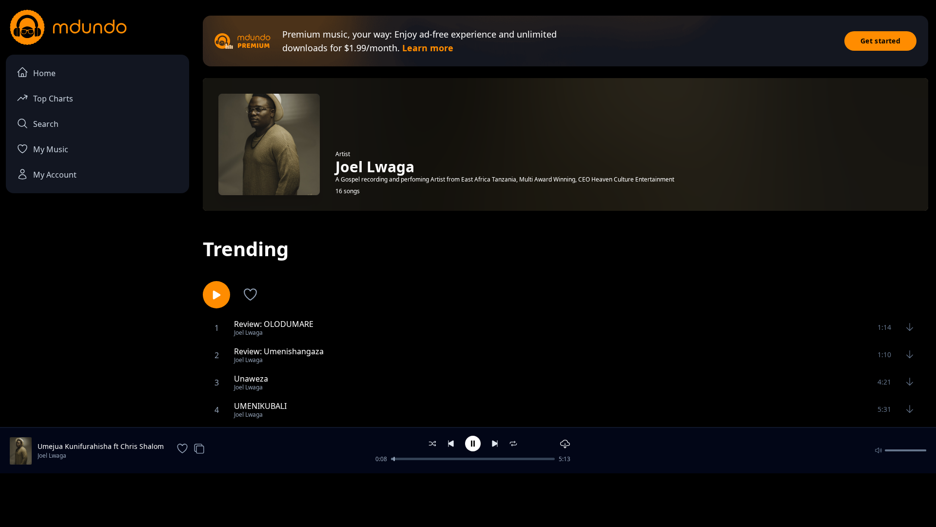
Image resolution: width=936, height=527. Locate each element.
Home (44, 73)
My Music (50, 149)
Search (45, 124)
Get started (880, 40)
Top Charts (53, 98)
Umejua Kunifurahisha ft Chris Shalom (101, 446)
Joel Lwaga (52, 455)
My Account (55, 174)
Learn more (427, 48)
